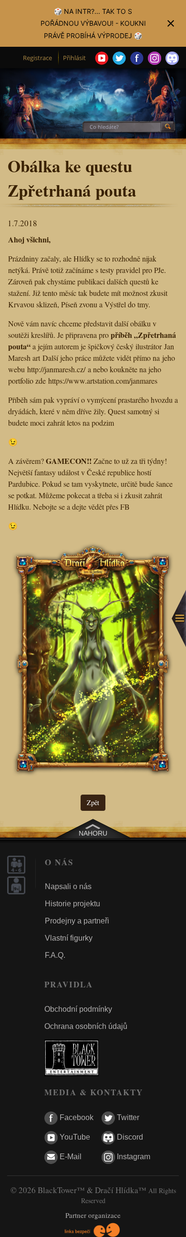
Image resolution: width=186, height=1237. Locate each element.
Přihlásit (74, 57)
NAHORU (93, 833)
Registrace (37, 57)
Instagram (132, 1157)
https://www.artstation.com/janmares (102, 381)
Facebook (75, 1117)
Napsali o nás (68, 886)
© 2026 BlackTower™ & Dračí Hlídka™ (78, 1190)
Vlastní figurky (69, 938)
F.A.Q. (55, 955)
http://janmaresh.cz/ (56, 369)
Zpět (93, 802)
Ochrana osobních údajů (85, 1026)
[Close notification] (170, 23)
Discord (129, 1137)
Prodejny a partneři (77, 921)
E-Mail (70, 1157)
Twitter (127, 1117)
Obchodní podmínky (78, 1009)
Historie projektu (72, 904)
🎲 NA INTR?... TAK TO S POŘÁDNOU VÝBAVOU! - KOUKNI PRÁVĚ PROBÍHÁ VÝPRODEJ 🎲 (93, 23)
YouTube (74, 1137)
